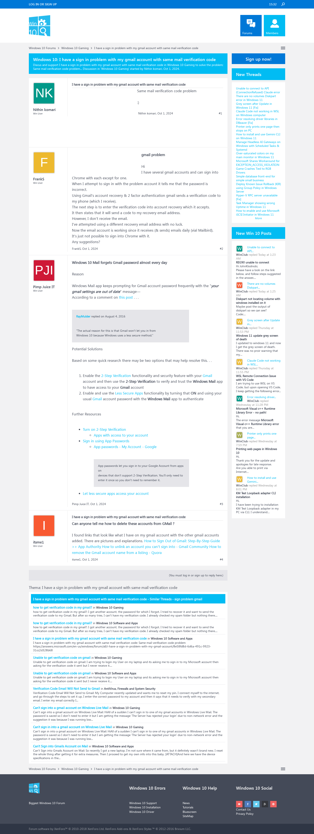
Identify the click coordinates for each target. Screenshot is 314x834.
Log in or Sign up (43, 4)
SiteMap (188, 816)
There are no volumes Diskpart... (261, 285)
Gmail (207, 375)
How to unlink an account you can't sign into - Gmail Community (155, 546)
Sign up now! (258, 59)
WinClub (242, 255)
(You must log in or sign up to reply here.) (196, 575)
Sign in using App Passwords (106, 440)
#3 (221, 504)
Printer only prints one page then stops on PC (257, 128)
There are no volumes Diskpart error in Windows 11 (256, 98)
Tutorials (188, 807)
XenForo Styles (141, 829)
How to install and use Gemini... (261, 479)
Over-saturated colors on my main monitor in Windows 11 (255, 155)
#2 (221, 249)
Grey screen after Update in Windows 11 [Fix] (254, 106)
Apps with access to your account (121, 435)
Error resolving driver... (261, 397)
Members (272, 33)
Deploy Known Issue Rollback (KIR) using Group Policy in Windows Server (258, 188)
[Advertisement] (104, 114)
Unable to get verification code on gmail (62, 657)
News (186, 803)
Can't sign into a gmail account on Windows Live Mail (71, 707)
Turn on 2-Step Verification (104, 429)
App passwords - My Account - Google (125, 446)
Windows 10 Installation (145, 807)
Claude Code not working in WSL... (263, 362)
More (258, 218)
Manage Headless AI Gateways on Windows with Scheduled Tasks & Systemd (258, 146)
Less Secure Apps (129, 393)
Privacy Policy (245, 814)
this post (126, 297)
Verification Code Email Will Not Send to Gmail (66, 688)
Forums (247, 33)
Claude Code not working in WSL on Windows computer (257, 113)
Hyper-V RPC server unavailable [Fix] (256, 197)
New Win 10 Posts (253, 233)
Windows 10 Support (143, 803)
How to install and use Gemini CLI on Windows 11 (258, 136)
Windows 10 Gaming (115, 69)
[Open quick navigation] (283, 48)
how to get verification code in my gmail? (62, 607)
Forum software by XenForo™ (66, 829)
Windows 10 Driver (141, 812)
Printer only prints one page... (261, 435)
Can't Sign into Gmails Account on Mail (60, 746)
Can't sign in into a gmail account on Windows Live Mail (72, 727)
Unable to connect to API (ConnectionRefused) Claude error (258, 90)
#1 (220, 113)
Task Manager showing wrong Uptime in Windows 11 (255, 205)
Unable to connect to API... (261, 249)
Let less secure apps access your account (116, 493)
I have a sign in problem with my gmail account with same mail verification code (90, 638)
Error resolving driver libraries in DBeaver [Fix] (256, 121)
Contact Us (243, 809)
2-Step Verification (116, 375)
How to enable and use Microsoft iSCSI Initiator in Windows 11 (257, 212)
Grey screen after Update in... (263, 322)
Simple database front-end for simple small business (255, 178)
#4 (221, 559)
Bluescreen (190, 812)
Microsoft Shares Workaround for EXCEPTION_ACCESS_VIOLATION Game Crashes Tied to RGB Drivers (258, 166)
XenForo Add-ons (116, 829)
